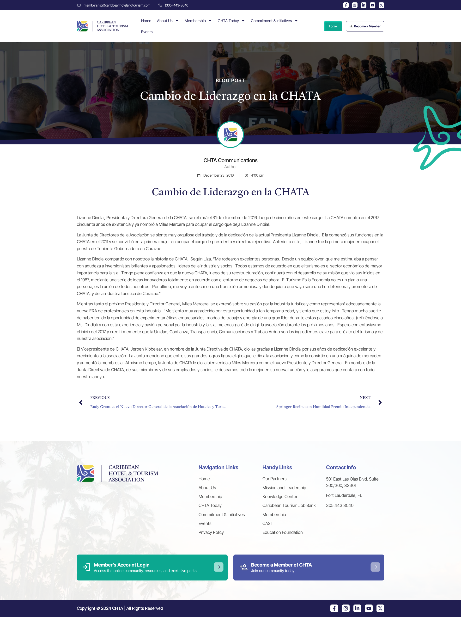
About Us (165, 20)
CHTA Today (228, 20)
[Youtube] (372, 5)
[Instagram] (355, 5)
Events (147, 31)
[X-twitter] (381, 5)
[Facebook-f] (346, 5)
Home (146, 20)
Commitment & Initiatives (271, 20)
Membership (195, 20)
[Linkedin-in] (363, 5)
